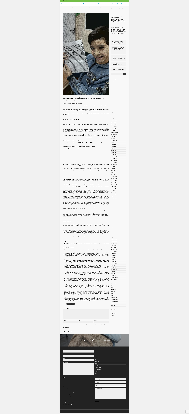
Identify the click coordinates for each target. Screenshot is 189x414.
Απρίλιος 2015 (113, 275)
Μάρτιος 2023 (113, 112)
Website (95, 320)
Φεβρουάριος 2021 (114, 154)
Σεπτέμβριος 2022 (114, 124)
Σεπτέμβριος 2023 (114, 106)
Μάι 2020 (113, 170)
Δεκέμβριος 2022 (114, 118)
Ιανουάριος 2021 (114, 156)
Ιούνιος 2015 (113, 271)
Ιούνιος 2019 (113, 188)
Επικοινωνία (97, 365)
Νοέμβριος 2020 (114, 160)
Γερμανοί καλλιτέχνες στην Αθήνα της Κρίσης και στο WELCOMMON (94, 340)
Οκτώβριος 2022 (114, 122)
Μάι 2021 (113, 148)
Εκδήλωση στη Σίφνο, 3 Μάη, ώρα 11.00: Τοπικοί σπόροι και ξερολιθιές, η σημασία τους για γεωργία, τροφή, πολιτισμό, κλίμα (118, 30)
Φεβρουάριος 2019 (114, 196)
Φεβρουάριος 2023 (114, 114)
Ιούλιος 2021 (113, 144)
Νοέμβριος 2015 (114, 265)
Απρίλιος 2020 (113, 172)
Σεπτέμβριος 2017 (114, 225)
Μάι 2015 (113, 273)
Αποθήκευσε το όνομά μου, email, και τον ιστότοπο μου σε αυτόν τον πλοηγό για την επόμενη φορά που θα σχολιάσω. (85, 324)
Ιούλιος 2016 (113, 253)
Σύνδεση (112, 311)
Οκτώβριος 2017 (114, 223)
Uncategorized (113, 289)
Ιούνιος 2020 (113, 168)
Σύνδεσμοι (118, 3)
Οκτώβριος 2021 (114, 138)
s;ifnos (112, 285)
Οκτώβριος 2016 (114, 247)
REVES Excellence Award (86, 232)
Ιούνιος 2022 (113, 128)
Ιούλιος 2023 (113, 108)
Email (80, 320)
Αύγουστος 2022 (114, 126)
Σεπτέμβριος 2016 (114, 249)
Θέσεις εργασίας (114, 297)
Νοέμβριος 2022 (114, 120)
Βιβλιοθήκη (112, 3)
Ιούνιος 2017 (113, 231)
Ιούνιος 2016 (113, 255)
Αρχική (78, 3)
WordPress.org (113, 317)
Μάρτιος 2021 (113, 152)
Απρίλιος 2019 (113, 192)
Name (64, 320)
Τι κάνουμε (92, 3)
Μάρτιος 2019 (113, 194)
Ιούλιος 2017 (113, 229)
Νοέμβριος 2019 (114, 180)
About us (96, 353)
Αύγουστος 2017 (114, 227)
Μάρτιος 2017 (113, 237)
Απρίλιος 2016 (113, 259)
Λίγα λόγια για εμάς (85, 3)
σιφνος (112, 303)
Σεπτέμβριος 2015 (114, 269)
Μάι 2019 (113, 190)
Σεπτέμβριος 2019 (114, 184)
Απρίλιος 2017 (113, 235)
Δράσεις (106, 3)
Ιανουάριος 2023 (114, 116)
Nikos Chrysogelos (115, 63)
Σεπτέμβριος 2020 (114, 164)
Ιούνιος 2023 (113, 110)
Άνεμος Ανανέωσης (65, 3)
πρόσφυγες (72, 303)
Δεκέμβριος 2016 (114, 243)
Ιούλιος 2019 (113, 186)
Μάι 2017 (113, 233)
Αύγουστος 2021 (114, 142)
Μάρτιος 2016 (113, 261)
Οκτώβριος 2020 (114, 162)
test (95, 359)
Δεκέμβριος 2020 (114, 158)
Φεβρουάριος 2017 (114, 239)
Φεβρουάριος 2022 (114, 132)
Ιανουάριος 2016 (114, 263)
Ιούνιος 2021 (113, 146)
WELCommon (68, 303)
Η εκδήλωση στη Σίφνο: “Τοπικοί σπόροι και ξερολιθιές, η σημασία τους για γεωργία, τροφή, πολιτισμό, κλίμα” (118, 26)
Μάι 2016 (113, 257)
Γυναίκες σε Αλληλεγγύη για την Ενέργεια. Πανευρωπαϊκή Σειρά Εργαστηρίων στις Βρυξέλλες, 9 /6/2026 (118, 16)
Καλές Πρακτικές (99, 3)
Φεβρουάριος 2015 (114, 277)
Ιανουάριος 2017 (114, 241)
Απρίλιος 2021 (113, 150)
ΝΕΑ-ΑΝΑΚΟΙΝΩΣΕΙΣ (114, 301)
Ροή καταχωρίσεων (114, 313)
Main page (97, 355)
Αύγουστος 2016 (114, 251)
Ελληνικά (123, 3)
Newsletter (97, 357)
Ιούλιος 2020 (113, 166)
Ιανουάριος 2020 (114, 176)
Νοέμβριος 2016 (114, 245)
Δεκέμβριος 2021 (114, 134)
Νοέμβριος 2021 (114, 136)
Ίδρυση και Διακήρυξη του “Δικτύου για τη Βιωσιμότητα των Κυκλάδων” (117, 42)
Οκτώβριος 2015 (114, 267)
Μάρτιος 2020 (113, 174)
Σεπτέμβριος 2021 (114, 140)
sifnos (112, 287)
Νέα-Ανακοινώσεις (98, 369)
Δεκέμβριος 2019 (114, 178)
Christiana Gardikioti (115, 68)
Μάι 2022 (113, 130)
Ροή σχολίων (113, 315)
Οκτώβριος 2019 (114, 182)
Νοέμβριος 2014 (114, 279)
